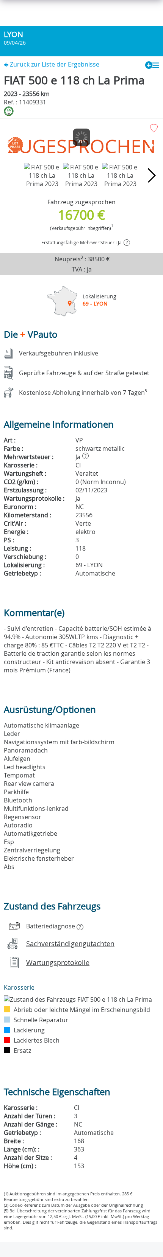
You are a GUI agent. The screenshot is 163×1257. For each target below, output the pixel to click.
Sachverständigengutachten (70, 943)
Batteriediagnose (50, 926)
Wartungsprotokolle (57, 962)
